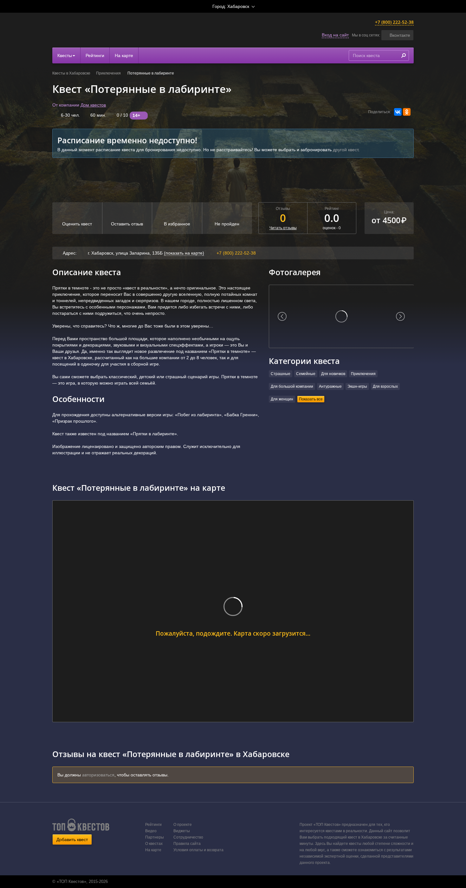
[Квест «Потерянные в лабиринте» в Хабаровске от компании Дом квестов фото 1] (341, 316)
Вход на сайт (335, 34)
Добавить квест (72, 839)
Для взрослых (385, 386)
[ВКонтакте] (398, 112)
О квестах (154, 843)
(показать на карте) (184, 253)
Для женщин (282, 399)
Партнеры (154, 837)
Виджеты (181, 831)
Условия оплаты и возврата (198, 850)
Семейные (305, 374)
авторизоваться (98, 774)
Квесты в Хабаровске (71, 73)
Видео (151, 831)
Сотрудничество (188, 837)
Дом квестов (93, 104)
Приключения (109, 73)
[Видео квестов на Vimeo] (239, 881)
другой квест (345, 149)
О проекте (182, 824)
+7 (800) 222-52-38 (394, 22)
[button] (397, 35)
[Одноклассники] (407, 112)
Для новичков (333, 374)
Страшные (280, 374)
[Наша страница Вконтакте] (225, 881)
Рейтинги (95, 55)
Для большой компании (292, 386)
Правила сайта (187, 843)
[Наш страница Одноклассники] (232, 881)
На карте (124, 55)
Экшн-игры (357, 386)
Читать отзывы (283, 228)
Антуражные (330, 386)
